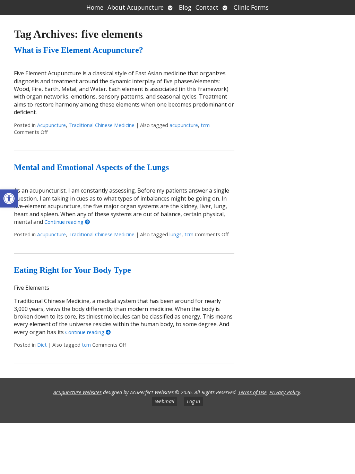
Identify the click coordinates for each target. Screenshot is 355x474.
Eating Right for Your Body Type (72, 269)
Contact (207, 7)
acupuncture (184, 125)
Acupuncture (51, 125)
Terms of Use (252, 392)
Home (94, 7)
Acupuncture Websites (77, 392)
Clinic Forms (251, 7)
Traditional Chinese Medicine (102, 125)
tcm (205, 125)
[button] (9, 198)
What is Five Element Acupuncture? (78, 49)
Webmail (164, 401)
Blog (185, 7)
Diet (42, 344)
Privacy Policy (284, 392)
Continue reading (64, 222)
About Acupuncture (135, 7)
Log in (193, 401)
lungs (176, 234)
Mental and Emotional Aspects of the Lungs (91, 167)
